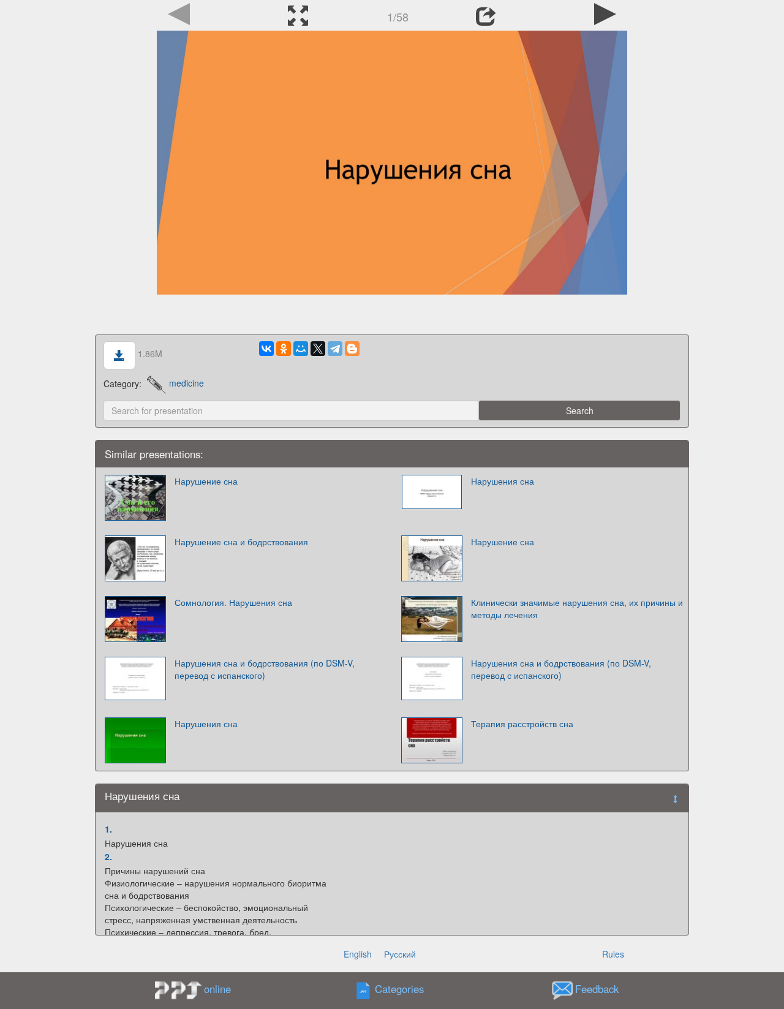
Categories (399, 988)
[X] (318, 348)
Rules (613, 954)
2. (108, 856)
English (358, 954)
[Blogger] (352, 348)
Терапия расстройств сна (522, 723)
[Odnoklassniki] (283, 348)
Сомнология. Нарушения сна (233, 602)
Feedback (597, 988)
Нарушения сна (502, 481)
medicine (186, 383)
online (217, 988)
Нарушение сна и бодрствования (241, 541)
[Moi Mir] (300, 348)
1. (108, 829)
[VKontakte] (266, 348)
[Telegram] (335, 348)
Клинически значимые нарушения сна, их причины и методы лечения (577, 608)
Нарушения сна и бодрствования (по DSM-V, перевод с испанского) (265, 669)
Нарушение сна (206, 481)
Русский (400, 954)
